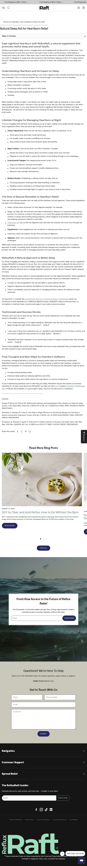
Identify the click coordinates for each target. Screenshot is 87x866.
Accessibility (73, 819)
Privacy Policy (29, 819)
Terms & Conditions (43, 819)
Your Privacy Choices (59, 819)
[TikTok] (46, 809)
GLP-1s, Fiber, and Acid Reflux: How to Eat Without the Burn (40, 512)
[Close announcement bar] (84, 1)
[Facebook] (36, 809)
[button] (3, 7)
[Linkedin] (51, 809)
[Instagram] (41, 809)
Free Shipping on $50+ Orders (44, 2)
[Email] (30, 431)
